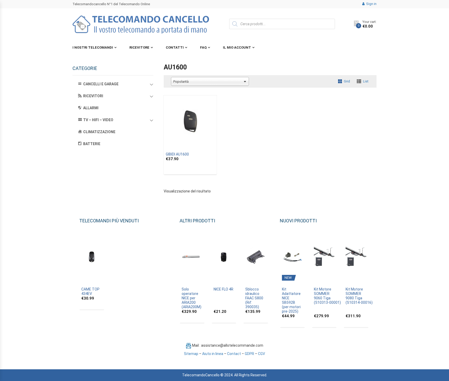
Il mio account (237, 47)
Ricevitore (139, 47)
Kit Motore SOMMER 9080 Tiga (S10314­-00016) (359, 296)
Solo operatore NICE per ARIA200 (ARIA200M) (191, 298)
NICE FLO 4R (223, 289)
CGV (261, 354)
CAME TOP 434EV (90, 291)
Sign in (371, 4)
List (365, 81)
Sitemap (191, 354)
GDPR (249, 354)
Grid (347, 81)
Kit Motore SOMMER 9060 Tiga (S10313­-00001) (327, 296)
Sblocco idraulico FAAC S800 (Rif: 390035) (254, 298)
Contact (234, 354)
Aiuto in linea (212, 354)
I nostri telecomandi (92, 47)
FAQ (203, 47)
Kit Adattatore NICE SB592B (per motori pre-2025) (291, 300)
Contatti (175, 47)
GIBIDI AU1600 (177, 154)
